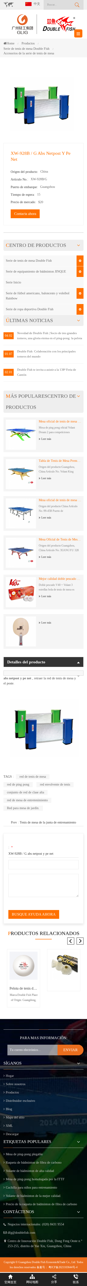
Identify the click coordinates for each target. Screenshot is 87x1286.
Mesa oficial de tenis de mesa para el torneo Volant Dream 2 (60, 421)
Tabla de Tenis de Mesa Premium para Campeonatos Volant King (60, 461)
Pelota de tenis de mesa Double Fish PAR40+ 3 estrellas (24, 988)
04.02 (8, 335)
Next (80, 941)
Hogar (10, 1076)
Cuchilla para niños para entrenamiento (31, 1187)
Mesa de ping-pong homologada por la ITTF (35, 1179)
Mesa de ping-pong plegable (24, 1154)
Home (10, 43)
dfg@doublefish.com (21, 1232)
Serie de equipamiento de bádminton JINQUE (36, 271)
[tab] (43, 673)
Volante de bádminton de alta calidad (30, 1171)
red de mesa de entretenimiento (27, 800)
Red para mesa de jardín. (23, 808)
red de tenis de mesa (32, 776)
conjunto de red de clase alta (25, 792)
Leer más (46, 439)
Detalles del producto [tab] (26, 662)
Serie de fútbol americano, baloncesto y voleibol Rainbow (37, 296)
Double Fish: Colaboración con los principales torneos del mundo (46, 354)
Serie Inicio (13, 282)
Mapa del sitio (15, 1117)
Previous (70, 941)
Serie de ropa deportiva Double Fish (29, 309)
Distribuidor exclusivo (20, 1101)
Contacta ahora (25, 214)
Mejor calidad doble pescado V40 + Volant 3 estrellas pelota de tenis (60, 579)
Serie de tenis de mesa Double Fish (29, 260)
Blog (9, 1109)
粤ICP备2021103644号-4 (62, 1267)
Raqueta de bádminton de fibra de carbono (33, 1162)
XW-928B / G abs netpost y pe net (30, 853)
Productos (12, 1092)
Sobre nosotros (15, 1084)
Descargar (12, 1134)
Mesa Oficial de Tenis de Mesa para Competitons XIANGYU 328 (60, 539)
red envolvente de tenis (55, 784)
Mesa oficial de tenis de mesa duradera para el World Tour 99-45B (60, 500)
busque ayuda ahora (34, 914)
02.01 (8, 372)
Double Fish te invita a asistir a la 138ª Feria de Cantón (46, 372)
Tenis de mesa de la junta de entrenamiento (48, 822)
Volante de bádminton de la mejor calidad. (33, 1196)
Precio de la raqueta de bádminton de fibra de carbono (41, 1204)
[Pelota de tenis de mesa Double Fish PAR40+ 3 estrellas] (24, 966)
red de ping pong (18, 784)
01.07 (8, 354)
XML (9, 1126)
